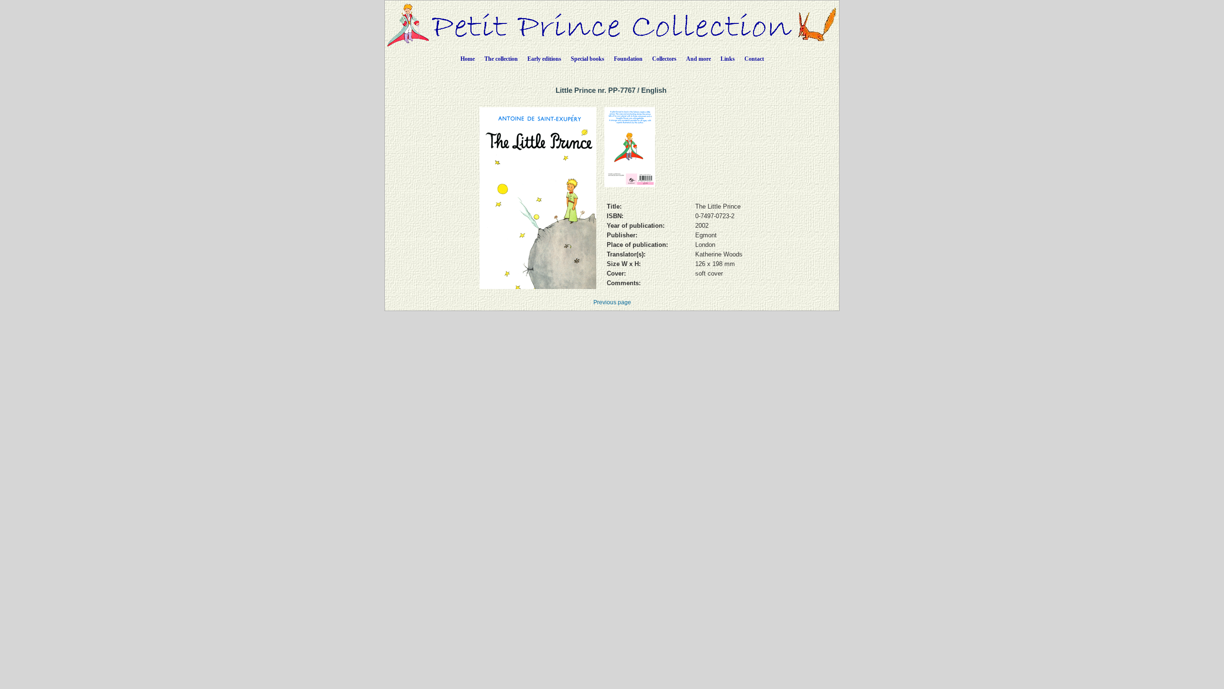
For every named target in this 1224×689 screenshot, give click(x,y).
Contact (754, 59)
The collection (501, 59)
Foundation (628, 59)
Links (728, 59)
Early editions (544, 59)
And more (698, 59)
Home (467, 59)
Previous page (612, 302)
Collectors (664, 59)
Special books (587, 59)
